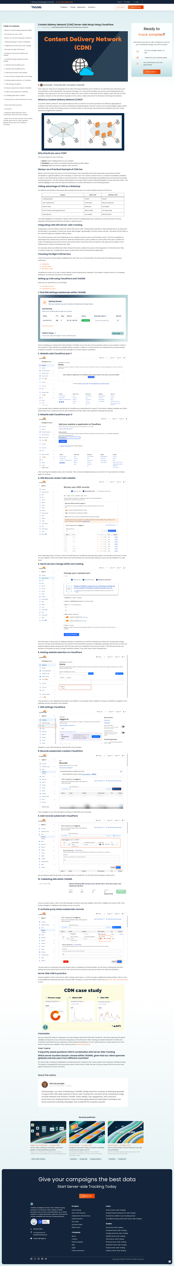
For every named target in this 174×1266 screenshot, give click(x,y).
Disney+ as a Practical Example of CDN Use (18, 38)
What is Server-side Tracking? (116, 1210)
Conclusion (8, 109)
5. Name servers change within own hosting (18, 76)
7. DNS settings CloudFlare (13, 84)
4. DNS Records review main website (16, 73)
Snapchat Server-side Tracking (116, 1245)
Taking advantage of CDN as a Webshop (17, 42)
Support (119, 2)
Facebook (73, 1159)
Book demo (121, 7)
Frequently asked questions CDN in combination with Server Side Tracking (15, 114)
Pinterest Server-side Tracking (116, 1242)
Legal (73, 1248)
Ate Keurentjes (47, 85)
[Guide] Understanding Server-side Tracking (120, 1213)
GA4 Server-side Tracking (114, 1227)
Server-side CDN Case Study (118, 980)
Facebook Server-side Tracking (116, 1230)
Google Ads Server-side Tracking (117, 1233)
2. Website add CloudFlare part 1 (15, 65)
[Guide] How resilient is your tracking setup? (120, 1216)
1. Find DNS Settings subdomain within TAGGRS (15, 60)
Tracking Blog (45, 27)
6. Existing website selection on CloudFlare (18, 80)
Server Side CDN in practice (13, 105)
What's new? (76, 1227)
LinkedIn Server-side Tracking (115, 1236)
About (74, 1236)
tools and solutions (83, 1044)
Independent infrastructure (81, 1216)
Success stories (77, 1224)
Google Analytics (95, 1159)
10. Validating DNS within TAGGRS (15, 95)
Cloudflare (45, 264)
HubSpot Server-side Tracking (116, 1250)
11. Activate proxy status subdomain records (18, 99)
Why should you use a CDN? (13, 34)
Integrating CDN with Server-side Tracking (18, 46)
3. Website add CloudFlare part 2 (15, 69)
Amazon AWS (46, 266)
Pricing (72, 7)
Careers (74, 1239)
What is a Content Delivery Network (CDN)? (18, 30)
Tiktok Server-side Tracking (115, 1239)
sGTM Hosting (76, 1210)
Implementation (77, 1219)
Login (137, 2)
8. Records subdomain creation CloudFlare (18, 88)
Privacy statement (78, 1250)
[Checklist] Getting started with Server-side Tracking (124, 1219)
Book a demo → (151, 72)
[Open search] (142, 2)
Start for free (135, 7)
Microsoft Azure (47, 269)
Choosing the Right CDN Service (15, 49)
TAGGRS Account (48, 286)
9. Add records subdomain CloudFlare (16, 92)
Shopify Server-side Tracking (115, 1248)
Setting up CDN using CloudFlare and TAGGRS (15, 54)
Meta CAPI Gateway (78, 1213)
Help (73, 1245)
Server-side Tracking (38, 1159)
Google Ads (83, 1159)
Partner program (77, 1242)
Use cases (75, 1222)
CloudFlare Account (49, 289)
